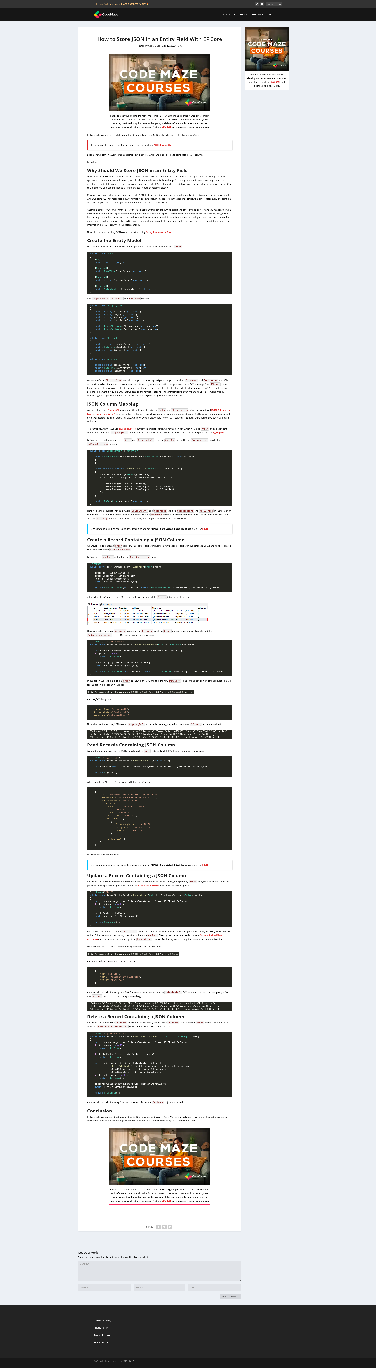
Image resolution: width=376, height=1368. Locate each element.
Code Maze (154, 45)
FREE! (205, 528)
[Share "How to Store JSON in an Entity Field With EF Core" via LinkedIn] (170, 1227)
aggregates (218, 432)
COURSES (166, 126)
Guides (256, 14)
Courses (239, 14)
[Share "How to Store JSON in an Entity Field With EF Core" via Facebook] (158, 1227)
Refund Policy (101, 1342)
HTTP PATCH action (148, 885)
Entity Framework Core (159, 232)
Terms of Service (102, 1335)
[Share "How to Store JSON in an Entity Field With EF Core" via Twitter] (164, 1227)
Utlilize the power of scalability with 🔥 (127, 3)
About (272, 14)
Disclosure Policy (102, 1320)
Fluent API (113, 410)
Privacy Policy (101, 1327)
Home (226, 14)
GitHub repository (164, 145)
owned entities (127, 428)
